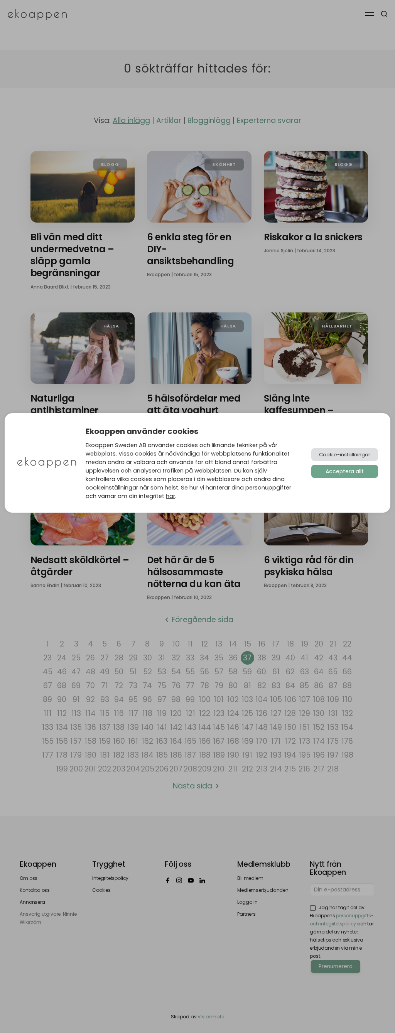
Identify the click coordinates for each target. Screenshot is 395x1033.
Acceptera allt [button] (345, 471)
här (170, 496)
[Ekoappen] (46, 463)
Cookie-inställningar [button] (344, 454)
